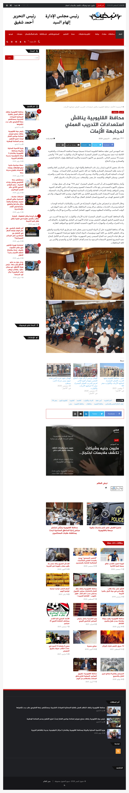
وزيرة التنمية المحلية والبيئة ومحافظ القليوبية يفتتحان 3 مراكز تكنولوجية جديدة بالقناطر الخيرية (14, 153)
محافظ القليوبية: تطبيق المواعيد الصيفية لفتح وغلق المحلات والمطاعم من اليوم (86, 676)
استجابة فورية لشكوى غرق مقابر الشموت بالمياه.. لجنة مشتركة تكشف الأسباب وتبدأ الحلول (14, 250)
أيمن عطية (99, 400)
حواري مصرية (92, 646)
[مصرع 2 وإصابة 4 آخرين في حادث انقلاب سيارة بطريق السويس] (57, 637)
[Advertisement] (19, 82)
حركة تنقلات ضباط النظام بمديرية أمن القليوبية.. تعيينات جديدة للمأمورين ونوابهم (98, 450)
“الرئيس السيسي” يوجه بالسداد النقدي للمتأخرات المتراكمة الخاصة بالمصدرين (86, 560)
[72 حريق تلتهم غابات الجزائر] (112, 637)
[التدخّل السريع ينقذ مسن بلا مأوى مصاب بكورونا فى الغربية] (57, 554)
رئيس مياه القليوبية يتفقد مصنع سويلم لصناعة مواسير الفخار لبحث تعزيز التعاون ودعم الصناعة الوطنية (15, 136)
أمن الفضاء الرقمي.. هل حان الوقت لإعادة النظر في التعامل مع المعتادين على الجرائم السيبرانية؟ (14, 233)
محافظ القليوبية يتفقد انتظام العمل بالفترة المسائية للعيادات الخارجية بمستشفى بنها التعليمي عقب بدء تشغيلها (14, 118)
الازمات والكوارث (88, 400)
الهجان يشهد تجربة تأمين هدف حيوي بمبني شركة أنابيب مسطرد (60, 380)
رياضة (97, 34)
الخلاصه (119, 768)
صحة (73, 34)
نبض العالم (116, 138)
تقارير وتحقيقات (84, 34)
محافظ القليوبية (98, 404)
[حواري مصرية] (85, 637)
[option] (85, 450)
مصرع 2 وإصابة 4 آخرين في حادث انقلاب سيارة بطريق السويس (59, 648)
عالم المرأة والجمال (31, 34)
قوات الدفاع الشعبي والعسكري (114, 404)
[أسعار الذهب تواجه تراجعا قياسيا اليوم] (57, 579)
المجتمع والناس (54, 34)
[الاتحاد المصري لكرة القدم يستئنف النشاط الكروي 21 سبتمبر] (57, 609)
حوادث (104, 34)
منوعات (19, 34)
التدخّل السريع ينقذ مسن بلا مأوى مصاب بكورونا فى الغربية (57, 565)
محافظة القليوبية (79, 404)
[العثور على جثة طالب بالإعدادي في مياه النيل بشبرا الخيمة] (112, 579)
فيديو (11, 34)
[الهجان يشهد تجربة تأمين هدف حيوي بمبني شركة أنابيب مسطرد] (59, 370)
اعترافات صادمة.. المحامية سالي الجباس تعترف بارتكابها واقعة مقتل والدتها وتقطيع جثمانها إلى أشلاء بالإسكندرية (14, 203)
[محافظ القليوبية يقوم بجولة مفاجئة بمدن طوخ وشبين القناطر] (112, 609)
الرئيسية (119, 107)
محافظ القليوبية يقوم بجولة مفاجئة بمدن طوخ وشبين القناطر (113, 621)
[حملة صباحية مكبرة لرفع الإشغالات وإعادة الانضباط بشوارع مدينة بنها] (32, 169)
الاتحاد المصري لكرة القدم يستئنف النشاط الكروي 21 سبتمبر (59, 621)
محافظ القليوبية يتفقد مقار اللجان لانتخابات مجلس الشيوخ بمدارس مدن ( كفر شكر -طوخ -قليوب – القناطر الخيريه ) (85, 592)
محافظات (111, 34)
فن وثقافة (43, 34)
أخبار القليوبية (108, 400)
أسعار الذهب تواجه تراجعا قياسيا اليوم (59, 590)
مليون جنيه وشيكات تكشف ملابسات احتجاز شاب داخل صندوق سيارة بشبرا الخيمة (66, 5)
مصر (70, 404)
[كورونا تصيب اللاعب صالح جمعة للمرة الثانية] (112, 554)
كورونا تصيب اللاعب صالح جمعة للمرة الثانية (114, 565)
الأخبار (113, 107)
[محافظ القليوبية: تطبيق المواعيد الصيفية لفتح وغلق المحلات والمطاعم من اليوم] (85, 664)
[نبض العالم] (105, 16)
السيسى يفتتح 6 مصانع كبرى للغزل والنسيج (113, 675)
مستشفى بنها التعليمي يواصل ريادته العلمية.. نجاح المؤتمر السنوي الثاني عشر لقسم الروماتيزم (14, 184)
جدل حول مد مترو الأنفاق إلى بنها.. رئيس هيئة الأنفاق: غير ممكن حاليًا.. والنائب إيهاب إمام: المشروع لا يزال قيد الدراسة (14, 268)
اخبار (120, 34)
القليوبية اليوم (63, 400)
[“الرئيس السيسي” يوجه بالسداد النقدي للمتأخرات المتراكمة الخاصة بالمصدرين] (85, 552)
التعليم (65, 34)
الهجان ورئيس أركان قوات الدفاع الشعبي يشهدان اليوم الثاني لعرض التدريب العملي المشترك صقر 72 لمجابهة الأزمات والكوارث (85, 383)
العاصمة (79, 400)
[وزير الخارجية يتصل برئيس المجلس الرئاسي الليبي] (85, 609)
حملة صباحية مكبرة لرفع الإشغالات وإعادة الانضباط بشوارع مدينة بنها (14, 169)
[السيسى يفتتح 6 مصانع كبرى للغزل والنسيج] (112, 664)
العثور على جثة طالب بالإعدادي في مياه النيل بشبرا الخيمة (113, 591)
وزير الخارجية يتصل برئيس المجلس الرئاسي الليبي (87, 620)
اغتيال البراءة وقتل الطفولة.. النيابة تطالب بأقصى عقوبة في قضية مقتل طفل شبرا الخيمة (25, 219)
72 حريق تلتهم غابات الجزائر (113, 646)
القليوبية (72, 400)
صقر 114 (54, 400)
